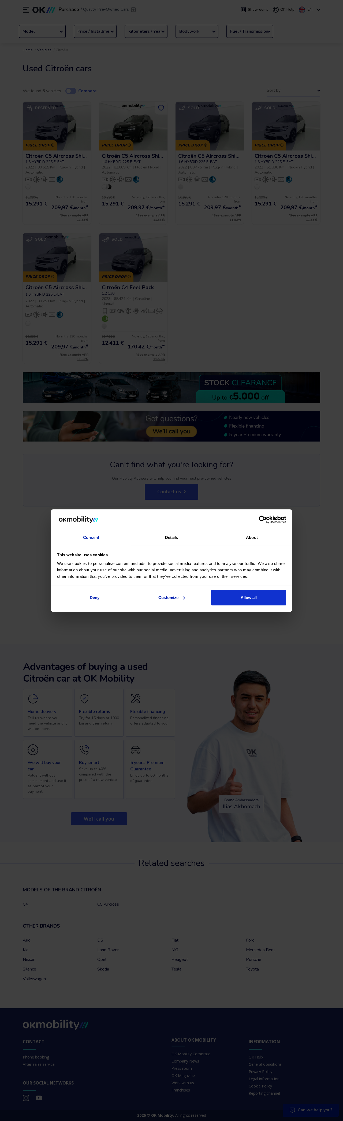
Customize (168, 597)
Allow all (249, 597)
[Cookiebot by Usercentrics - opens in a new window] (262, 520)
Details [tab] (171, 537)
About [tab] (252, 537)
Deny (94, 597)
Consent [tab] (91, 537)
